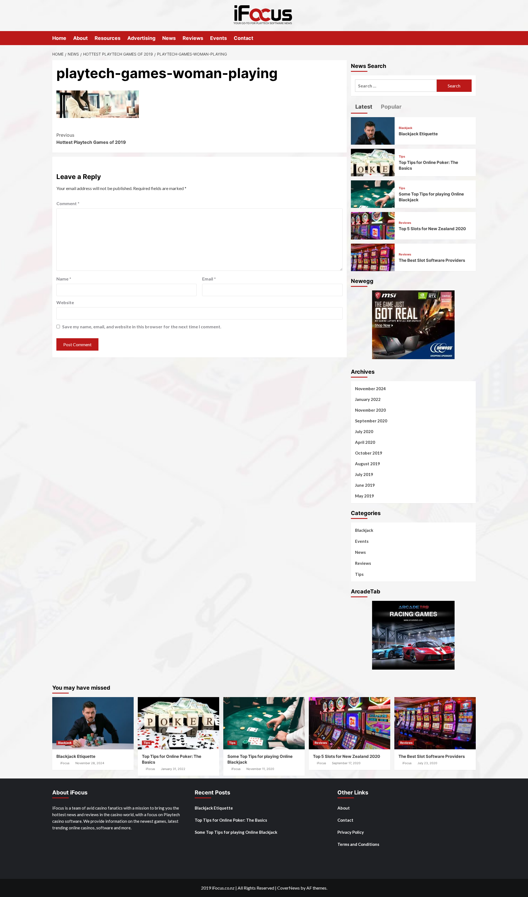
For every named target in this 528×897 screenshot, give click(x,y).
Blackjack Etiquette (418, 133)
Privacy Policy (350, 832)
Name (63, 278)
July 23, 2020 (427, 763)
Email (209, 278)
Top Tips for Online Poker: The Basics (231, 820)
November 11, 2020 (260, 769)
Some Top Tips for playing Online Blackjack (236, 832)
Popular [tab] (391, 106)
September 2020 (371, 420)
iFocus (65, 763)
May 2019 (364, 495)
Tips (402, 156)
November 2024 (370, 388)
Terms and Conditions (358, 844)
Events (218, 38)
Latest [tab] (363, 106)
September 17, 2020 (346, 763)
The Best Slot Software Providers (432, 260)
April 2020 (365, 442)
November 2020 (370, 410)
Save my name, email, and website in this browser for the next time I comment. (141, 326)
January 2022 (368, 399)
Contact (243, 38)
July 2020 (364, 431)
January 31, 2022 (173, 769)
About (80, 38)
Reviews (193, 38)
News (169, 38)
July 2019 (364, 474)
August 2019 (367, 463)
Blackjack (405, 128)
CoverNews (288, 887)
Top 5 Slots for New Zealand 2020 (432, 228)
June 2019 (365, 485)
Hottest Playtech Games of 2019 (91, 138)
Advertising (141, 38)
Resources (107, 38)
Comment (67, 203)
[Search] (472, 38)
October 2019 (368, 452)
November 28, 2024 (89, 763)
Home (59, 38)
